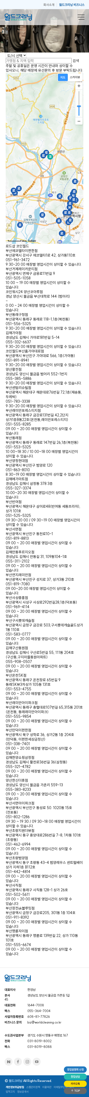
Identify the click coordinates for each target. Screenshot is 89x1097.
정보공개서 (23, 1091)
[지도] (63, 77)
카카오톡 (75, 1083)
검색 (76, 60)
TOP (76, 1090)
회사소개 (48, 5)
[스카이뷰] (75, 77)
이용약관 (46, 1087)
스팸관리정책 (33, 1087)
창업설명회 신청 (75, 1069)
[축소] (79, 121)
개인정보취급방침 (15, 1087)
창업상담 (75, 1076)
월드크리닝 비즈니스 (71, 5)
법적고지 (10, 1091)
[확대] (79, 85)
